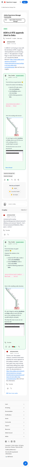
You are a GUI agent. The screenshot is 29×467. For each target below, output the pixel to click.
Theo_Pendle (11, 75)
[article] (14, 225)
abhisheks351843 (11, 41)
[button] (8, 38)
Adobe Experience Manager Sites (8, 7)
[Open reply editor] (14, 204)
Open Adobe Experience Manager (15, 20)
